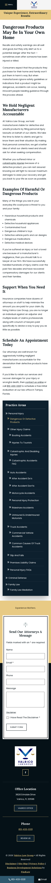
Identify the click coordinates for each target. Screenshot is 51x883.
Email (10, 662)
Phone (9, 675)
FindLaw (25, 871)
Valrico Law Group (24, 855)
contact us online (34, 382)
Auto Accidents (18, 472)
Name (9, 649)
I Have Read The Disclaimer (25, 717)
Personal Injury (16, 413)
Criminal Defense (17, 577)
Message (11, 688)
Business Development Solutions (24, 867)
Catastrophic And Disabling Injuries (24, 453)
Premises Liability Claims (23, 562)
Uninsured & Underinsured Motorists (25, 516)
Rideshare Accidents (23, 507)
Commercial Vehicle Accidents (22, 534)
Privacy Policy (37, 863)
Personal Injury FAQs (20, 569)
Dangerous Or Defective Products (22, 420)
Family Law (14, 584)
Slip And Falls (17, 555)
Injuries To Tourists (22, 442)
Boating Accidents (21, 435)
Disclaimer (11, 712)
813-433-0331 (14, 386)
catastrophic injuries (13, 163)
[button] (8, 4)
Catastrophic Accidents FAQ (24, 462)
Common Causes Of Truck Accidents (26, 545)
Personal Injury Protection (25, 500)
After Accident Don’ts (23, 485)
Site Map (23, 863)
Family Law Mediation (21, 589)
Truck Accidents (18, 526)
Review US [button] (25, 838)
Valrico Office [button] (25, 808)
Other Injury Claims (20, 429)
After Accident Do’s (22, 478)
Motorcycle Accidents (23, 493)
